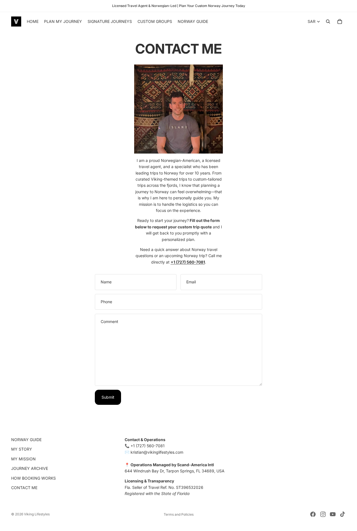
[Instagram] (323, 514)
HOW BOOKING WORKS (33, 478)
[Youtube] (332, 514)
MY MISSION (23, 458)
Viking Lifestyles (37, 514)
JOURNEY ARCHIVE (29, 468)
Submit (108, 397)
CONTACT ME (24, 487)
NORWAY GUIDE (26, 439)
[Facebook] (313, 514)
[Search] (328, 21)
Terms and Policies (179, 514)
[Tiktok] (342, 514)
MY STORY (21, 449)
